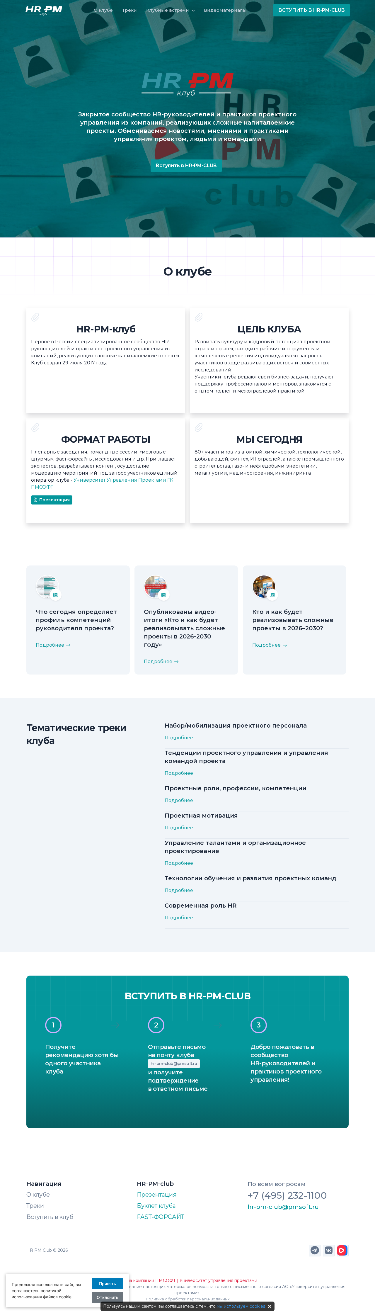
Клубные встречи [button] (167, 10)
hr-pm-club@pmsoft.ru (174, 1063)
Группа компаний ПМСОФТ (147, 1280)
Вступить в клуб (49, 1216)
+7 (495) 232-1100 (287, 1195)
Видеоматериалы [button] (225, 10)
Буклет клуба (156, 1205)
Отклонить (107, 1297)
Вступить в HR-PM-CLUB (186, 165)
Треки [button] (129, 10)
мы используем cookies (241, 1306)
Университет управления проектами (218, 1280)
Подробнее (50, 645)
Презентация (54, 499)
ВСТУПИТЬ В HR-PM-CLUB (311, 10)
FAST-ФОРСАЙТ (160, 1216)
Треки (35, 1205)
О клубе (38, 1194)
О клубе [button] (103, 10)
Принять (107, 1283)
